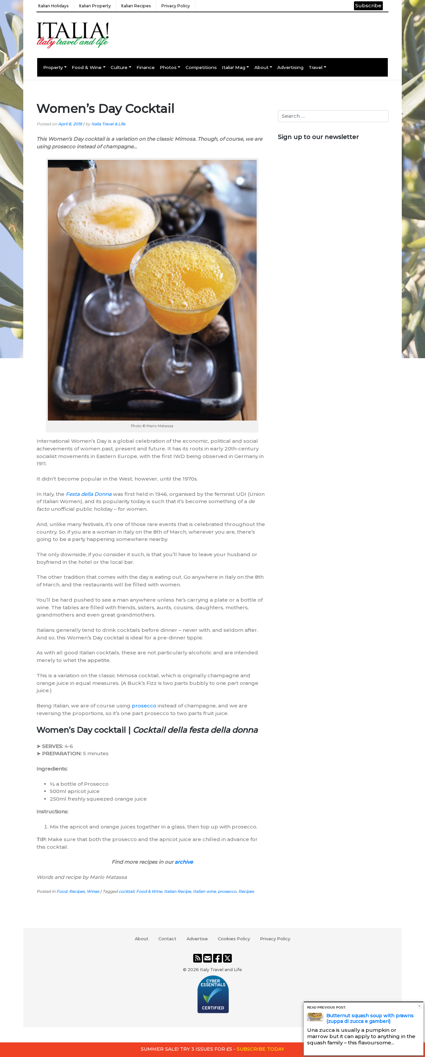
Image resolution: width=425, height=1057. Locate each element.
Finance (145, 67)
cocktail (126, 891)
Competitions (201, 67)
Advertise (197, 938)
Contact (167, 938)
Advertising (290, 67)
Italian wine (204, 891)
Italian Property (95, 5)
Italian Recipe (177, 891)
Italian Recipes (136, 5)
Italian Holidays (53, 5)
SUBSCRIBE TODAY (260, 1049)
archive (184, 862)
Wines (93, 891)
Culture (119, 67)
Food (61, 891)
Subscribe (368, 5)
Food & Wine (87, 67)
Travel (315, 67)
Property (53, 67)
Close (419, 1006)
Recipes (77, 891)
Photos (168, 67)
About (261, 67)
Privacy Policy (175, 5)
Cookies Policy (234, 938)
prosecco (144, 705)
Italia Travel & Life (108, 123)
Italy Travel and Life (221, 969)
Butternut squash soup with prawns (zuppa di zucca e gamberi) (370, 1018)
